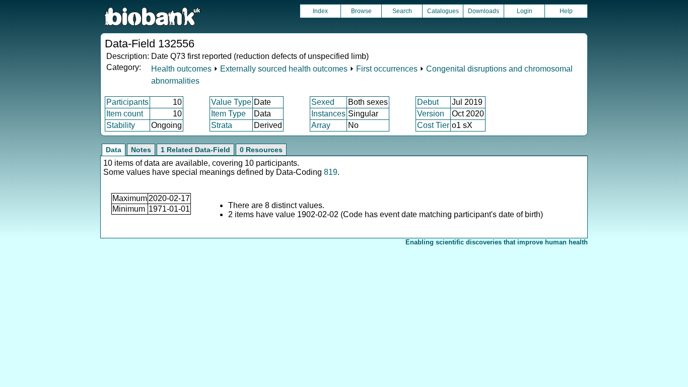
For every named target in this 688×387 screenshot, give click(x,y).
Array (320, 125)
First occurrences (387, 68)
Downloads (483, 11)
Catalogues (443, 11)
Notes (141, 150)
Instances (328, 113)
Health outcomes (181, 68)
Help (566, 11)
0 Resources (261, 150)
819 (330, 172)
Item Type (228, 113)
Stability (120, 125)
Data (113, 150)
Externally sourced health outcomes (284, 68)
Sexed (322, 102)
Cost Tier (433, 125)
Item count (124, 113)
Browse (361, 11)
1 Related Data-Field (195, 150)
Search (402, 11)
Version (430, 113)
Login (524, 11)
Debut (428, 102)
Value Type (231, 102)
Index (320, 11)
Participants (127, 102)
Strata (221, 125)
